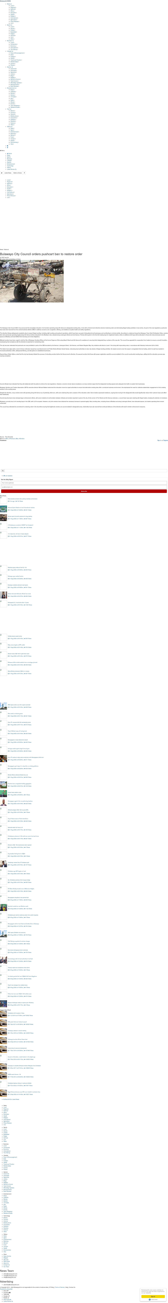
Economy (13, 46)
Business (9, 41)
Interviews (13, 70)
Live (11, 23)
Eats (11, 55)
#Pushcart (12, 438)
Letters (12, 74)
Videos (9, 126)
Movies (12, 93)
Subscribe (84, 491)
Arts (11, 98)
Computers (13, 118)
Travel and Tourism (15, 60)
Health (12, 14)
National (12, 9)
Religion (12, 16)
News (8, 4)
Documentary (14, 142)
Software (12, 119)
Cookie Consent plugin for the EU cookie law (153, 1299)
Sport (11, 130)
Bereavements (14, 84)
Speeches (13, 72)
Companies (13, 44)
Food (11, 137)
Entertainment (11, 88)
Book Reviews (14, 86)
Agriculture (13, 19)
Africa (12, 11)
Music (12, 90)
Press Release (14, 21)
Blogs (12, 76)
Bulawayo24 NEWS (5, 1)
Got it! (153, 1296)
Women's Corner (15, 79)
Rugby (12, 34)
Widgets (6, 1258)
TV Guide (13, 97)
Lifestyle (9, 51)
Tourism (12, 139)
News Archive (7, 1256)
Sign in (159, 440)
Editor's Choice (17, 173)
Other (12, 39)
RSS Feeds (7, 1261)
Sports (9, 25)
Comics (12, 63)
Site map (6, 1259)
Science (12, 123)
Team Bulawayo (14, 105)
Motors (12, 111)
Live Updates (8, 476)
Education (13, 12)
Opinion (9, 67)
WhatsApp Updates (15, 83)
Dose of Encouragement (17, 53)
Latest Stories (11, 169)
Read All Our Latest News (11, 1099)
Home (10, 153)
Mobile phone (14, 116)
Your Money (13, 49)
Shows (12, 102)
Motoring (12, 133)
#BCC (7, 438)
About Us (6, 1263)
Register (165, 440)
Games (12, 95)
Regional (12, 7)
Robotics (12, 121)
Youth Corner (14, 81)
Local (11, 5)
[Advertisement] (83, 212)
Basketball (13, 32)
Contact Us (7, 1265)
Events (12, 104)
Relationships (14, 62)
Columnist (13, 69)
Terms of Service (59, 1287)
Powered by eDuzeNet (6, 1289)
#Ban (17, 438)
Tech (8, 109)
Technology (10, 166)
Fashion (12, 56)
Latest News (7, 173)
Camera (12, 112)
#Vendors (21, 438)
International (13, 18)
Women (12, 135)
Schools (12, 35)
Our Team (6, 1266)
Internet (12, 114)
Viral (11, 144)
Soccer (12, 28)
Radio (12, 100)
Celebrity (12, 91)
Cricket (12, 30)
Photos (12, 65)
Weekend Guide (14, 107)
